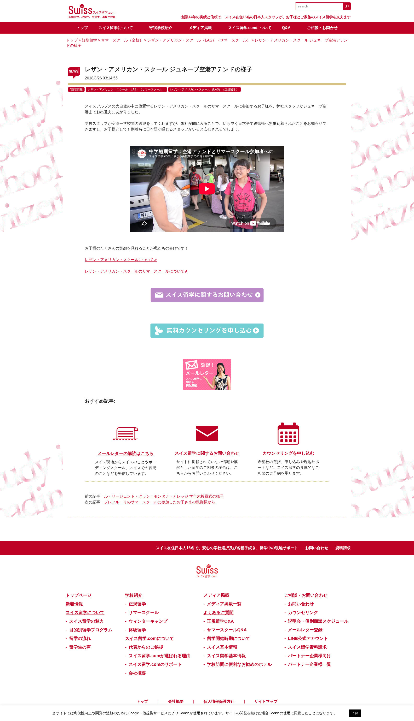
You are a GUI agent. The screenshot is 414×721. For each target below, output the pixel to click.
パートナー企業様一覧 (309, 664)
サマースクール (144, 612)
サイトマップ (265, 701)
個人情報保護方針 (219, 701)
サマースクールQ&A (227, 629)
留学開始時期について (228, 638)
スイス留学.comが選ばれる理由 (159, 655)
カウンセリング (303, 612)
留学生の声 (80, 647)
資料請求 (343, 548)
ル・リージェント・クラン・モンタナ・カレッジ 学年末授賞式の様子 (164, 496)
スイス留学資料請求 (307, 647)
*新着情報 (76, 89)
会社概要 (137, 673)
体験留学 (137, 629)
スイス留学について (115, 28)
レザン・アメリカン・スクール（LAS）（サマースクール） (199, 40)
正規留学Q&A (220, 621)
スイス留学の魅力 (86, 621)
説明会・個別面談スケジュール (318, 621)
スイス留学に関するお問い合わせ (207, 453)
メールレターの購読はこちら (126, 453)
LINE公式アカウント (308, 638)
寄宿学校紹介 (160, 28)
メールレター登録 (305, 629)
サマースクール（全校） (122, 40)
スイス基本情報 (222, 647)
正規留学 (137, 604)
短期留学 (89, 40)
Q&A (286, 28)
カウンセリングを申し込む (288, 453)
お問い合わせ (316, 548)
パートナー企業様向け (309, 655)
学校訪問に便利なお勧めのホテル (239, 664)
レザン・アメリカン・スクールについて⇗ (121, 260)
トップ (82, 28)
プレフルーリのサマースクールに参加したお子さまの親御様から (159, 502)
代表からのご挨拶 (146, 647)
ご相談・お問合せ (322, 28)
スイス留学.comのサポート (155, 664)
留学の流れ (80, 638)
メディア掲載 (200, 28)
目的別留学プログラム (90, 629)
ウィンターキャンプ (148, 621)
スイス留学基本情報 (226, 655)
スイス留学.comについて (249, 28)
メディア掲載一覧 (224, 604)
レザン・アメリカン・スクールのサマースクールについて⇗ (136, 271)
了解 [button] (355, 713)
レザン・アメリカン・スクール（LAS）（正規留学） (204, 89)
